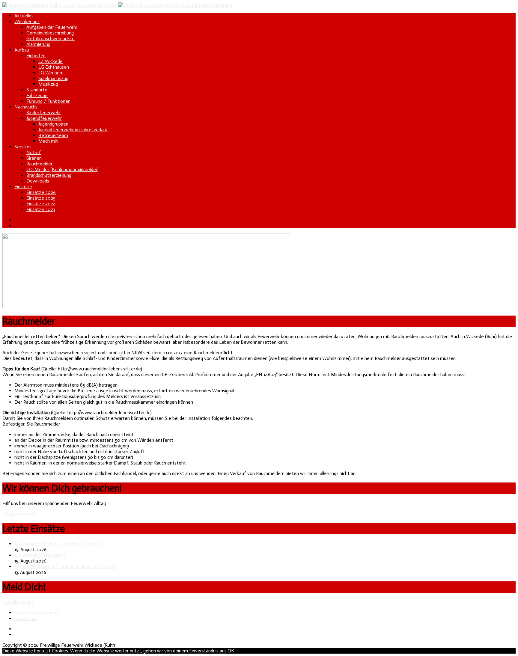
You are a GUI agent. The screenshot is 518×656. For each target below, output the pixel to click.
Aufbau (21, 50)
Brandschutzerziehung (48, 175)
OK (231, 651)
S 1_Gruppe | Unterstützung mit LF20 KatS (58, 544)
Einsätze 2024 (41, 203)
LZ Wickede (50, 61)
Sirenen (34, 158)
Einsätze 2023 (40, 209)
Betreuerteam (53, 135)
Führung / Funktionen (48, 101)
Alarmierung (38, 44)
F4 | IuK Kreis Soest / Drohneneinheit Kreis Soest (65, 566)
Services (22, 147)
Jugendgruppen (53, 124)
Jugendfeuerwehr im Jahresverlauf (73, 129)
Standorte (36, 90)
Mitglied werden (19, 514)
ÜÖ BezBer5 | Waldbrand (39, 555)
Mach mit (48, 141)
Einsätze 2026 (41, 192)
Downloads (37, 181)
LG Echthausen (53, 67)
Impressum (25, 618)
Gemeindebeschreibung (50, 33)
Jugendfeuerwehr (44, 118)
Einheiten (36, 55)
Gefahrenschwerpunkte (50, 38)
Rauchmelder (39, 164)
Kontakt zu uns (18, 602)
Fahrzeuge (37, 95)
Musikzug (48, 84)
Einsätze (23, 186)
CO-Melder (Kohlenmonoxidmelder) (62, 169)
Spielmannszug (53, 78)
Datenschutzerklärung (37, 613)
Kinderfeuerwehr (43, 112)
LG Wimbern (51, 73)
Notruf (33, 152)
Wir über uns (27, 21)
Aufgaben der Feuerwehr (51, 27)
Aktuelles (24, 16)
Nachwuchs (25, 107)
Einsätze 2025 (40, 198)
